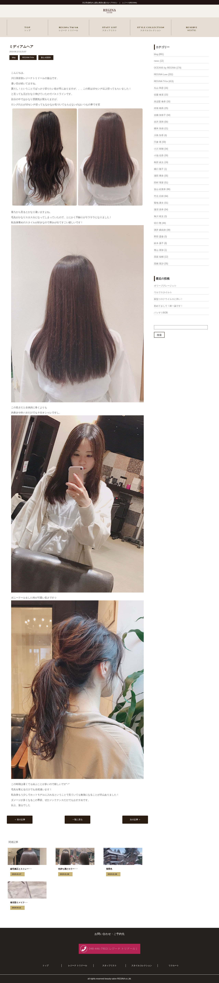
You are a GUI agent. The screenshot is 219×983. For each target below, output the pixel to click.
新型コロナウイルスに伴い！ (168, 299)
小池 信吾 (159, 155)
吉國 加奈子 (160, 115)
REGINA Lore (160, 74)
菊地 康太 (159, 203)
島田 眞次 (159, 162)
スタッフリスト (109, 965)
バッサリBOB (161, 312)
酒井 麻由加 (160, 230)
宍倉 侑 (157, 142)
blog (13, 57)
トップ (45, 965)
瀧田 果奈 (159, 175)
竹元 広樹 (159, 196)
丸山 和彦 (159, 88)
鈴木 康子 (159, 243)
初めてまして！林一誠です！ (168, 306)
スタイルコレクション (141, 965)
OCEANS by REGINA (165, 67)
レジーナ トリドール (77, 965)
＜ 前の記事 (19, 819)
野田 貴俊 (159, 236)
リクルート (174, 965)
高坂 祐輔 (159, 256)
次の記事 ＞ (135, 819)
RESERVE (191, 28)
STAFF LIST (109, 28)
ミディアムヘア (21, 46)
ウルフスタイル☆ (163, 292)
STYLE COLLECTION (150, 28)
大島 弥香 (159, 135)
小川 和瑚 (159, 149)
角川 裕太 (159, 216)
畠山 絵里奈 (46, 57)
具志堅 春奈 (160, 101)
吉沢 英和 (159, 121)
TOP (27, 28)
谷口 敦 (157, 223)
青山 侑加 (159, 250)
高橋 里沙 (159, 263)
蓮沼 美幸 (159, 209)
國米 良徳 (159, 128)
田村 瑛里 (159, 182)
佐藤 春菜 (159, 94)
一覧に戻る (77, 819)
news (156, 61)
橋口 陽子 (159, 169)
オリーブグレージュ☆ (165, 285)
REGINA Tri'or (68, 28)
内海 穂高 (159, 108)
